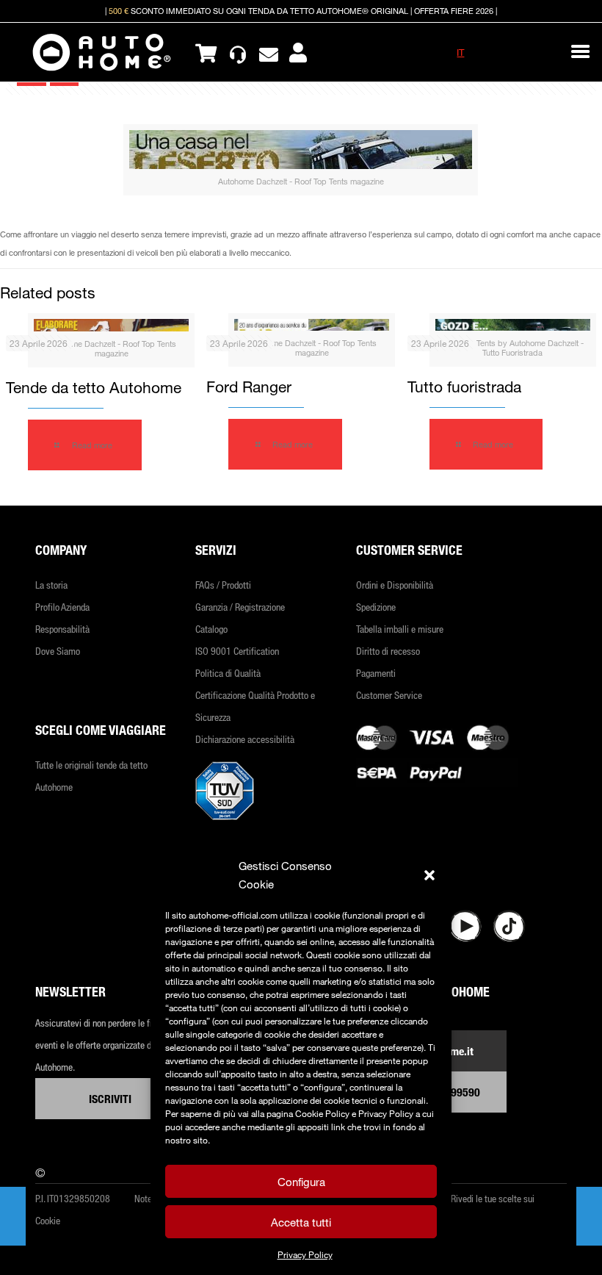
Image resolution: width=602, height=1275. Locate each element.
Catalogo (211, 628)
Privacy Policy (305, 1254)
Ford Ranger (248, 386)
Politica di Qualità (228, 673)
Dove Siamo (57, 650)
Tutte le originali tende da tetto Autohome (91, 775)
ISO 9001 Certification (237, 650)
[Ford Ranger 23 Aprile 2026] (13, 1216)
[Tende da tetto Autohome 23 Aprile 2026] (589, 1216)
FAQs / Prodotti (223, 584)
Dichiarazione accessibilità (244, 739)
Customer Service (389, 695)
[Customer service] (238, 52)
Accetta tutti (301, 1222)
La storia (51, 584)
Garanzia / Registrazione (240, 606)
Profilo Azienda (62, 606)
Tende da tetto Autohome (93, 387)
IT (460, 52)
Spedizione (376, 606)
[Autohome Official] (101, 52)
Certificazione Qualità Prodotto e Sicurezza (255, 706)
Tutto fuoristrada (464, 386)
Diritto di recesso (388, 650)
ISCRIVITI (110, 1098)
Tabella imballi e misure (399, 628)
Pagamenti (376, 673)
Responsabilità (62, 628)
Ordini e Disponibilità (394, 584)
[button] (429, 875)
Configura (301, 1181)
